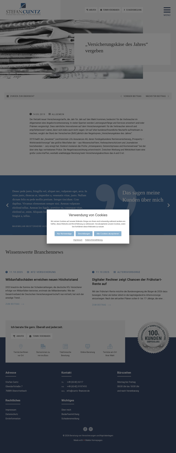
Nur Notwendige (64, 233)
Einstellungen (84, 233)
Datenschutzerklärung (94, 240)
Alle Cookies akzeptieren (108, 233)
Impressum (77, 240)
